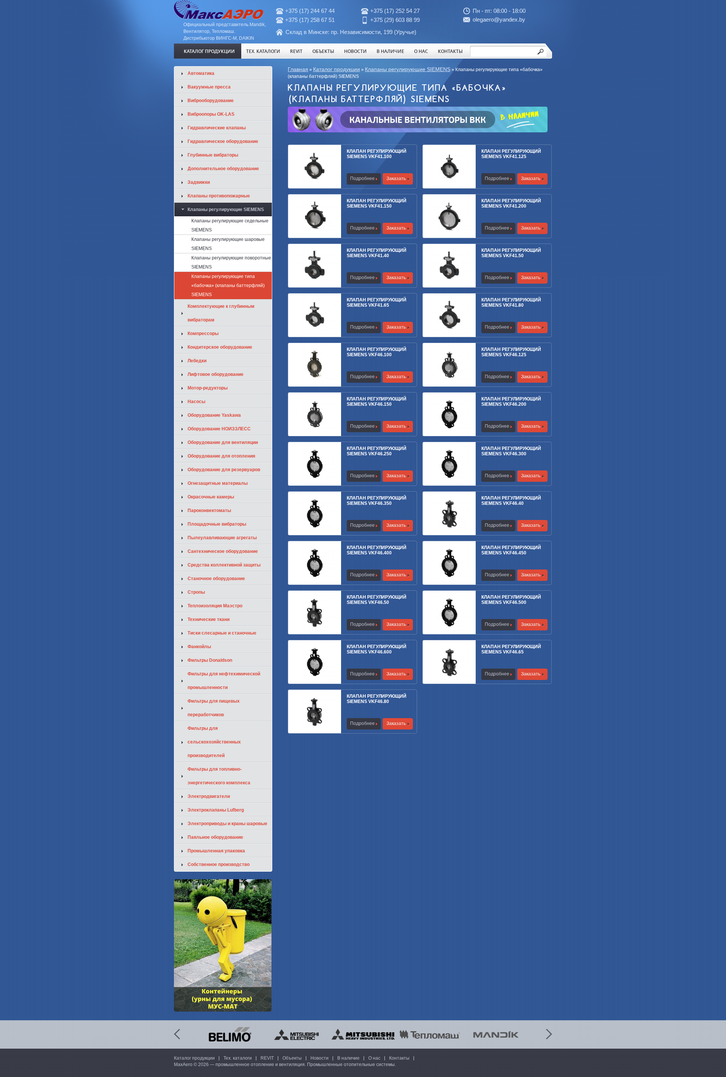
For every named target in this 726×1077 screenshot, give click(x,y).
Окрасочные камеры (211, 497)
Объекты (323, 51)
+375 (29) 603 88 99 (395, 20)
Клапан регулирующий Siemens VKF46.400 (376, 550)
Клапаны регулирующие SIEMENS (407, 69)
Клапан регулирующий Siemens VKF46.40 (511, 500)
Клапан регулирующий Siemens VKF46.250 (376, 451)
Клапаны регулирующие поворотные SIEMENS (231, 262)
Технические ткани (209, 619)
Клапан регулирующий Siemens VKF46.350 (376, 500)
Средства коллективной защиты (224, 565)
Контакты (450, 51)
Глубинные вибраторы (213, 155)
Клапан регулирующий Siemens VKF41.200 (511, 203)
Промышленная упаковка (216, 851)
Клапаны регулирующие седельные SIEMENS (229, 225)
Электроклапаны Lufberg (216, 810)
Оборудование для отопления (221, 456)
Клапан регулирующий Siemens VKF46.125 (511, 352)
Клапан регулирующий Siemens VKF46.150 (376, 401)
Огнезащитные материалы (218, 483)
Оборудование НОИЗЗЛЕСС (219, 428)
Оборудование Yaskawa (214, 415)
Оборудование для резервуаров (224, 469)
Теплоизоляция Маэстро (215, 605)
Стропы (196, 592)
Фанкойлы (199, 646)
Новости (355, 51)
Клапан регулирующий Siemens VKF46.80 (376, 699)
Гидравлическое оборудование (223, 141)
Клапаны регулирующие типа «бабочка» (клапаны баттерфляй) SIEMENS (228, 285)
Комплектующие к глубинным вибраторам (221, 313)
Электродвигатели (209, 796)
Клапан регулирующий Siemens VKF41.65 (376, 302)
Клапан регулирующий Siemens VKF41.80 (511, 302)
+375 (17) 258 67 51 (310, 20)
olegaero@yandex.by (499, 19)
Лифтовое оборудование (216, 374)
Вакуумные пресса (209, 87)
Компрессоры (203, 333)
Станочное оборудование (216, 578)
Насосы (196, 401)
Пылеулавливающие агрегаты (222, 537)
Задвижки (199, 182)
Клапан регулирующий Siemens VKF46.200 (511, 401)
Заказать (396, 178)
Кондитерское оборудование (220, 347)
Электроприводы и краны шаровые (227, 823)
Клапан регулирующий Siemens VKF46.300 (511, 451)
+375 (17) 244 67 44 (310, 11)
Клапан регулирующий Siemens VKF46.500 (511, 599)
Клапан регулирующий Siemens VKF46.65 (511, 649)
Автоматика (201, 73)
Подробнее (362, 178)
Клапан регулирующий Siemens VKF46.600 (376, 649)
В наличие (390, 51)
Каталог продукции (209, 51)
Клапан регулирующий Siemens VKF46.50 (376, 599)
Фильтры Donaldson (210, 660)
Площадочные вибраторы (217, 524)
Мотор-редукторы (208, 388)
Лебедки (197, 360)
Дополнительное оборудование (223, 168)
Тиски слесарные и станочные (222, 633)
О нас (421, 51)
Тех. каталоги (263, 51)
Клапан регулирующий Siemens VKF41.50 (511, 253)
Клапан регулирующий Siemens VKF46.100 (376, 352)
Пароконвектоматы (209, 510)
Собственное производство (219, 864)
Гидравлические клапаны (217, 127)
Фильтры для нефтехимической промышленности (224, 680)
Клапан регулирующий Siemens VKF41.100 (376, 154)
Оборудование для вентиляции (223, 442)
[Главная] (218, 17)
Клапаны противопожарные (219, 196)
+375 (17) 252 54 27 (395, 11)
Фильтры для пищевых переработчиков (214, 707)
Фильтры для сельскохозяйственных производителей (214, 742)
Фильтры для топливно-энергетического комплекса (219, 776)
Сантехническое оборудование (223, 551)
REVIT (296, 51)
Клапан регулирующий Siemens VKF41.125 (511, 154)
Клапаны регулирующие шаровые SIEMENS (228, 244)
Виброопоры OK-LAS (211, 114)
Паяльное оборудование (215, 837)
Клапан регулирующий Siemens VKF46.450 (511, 550)
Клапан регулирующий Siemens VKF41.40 (376, 253)
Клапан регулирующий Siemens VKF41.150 (376, 203)
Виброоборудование (211, 100)
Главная (298, 69)
